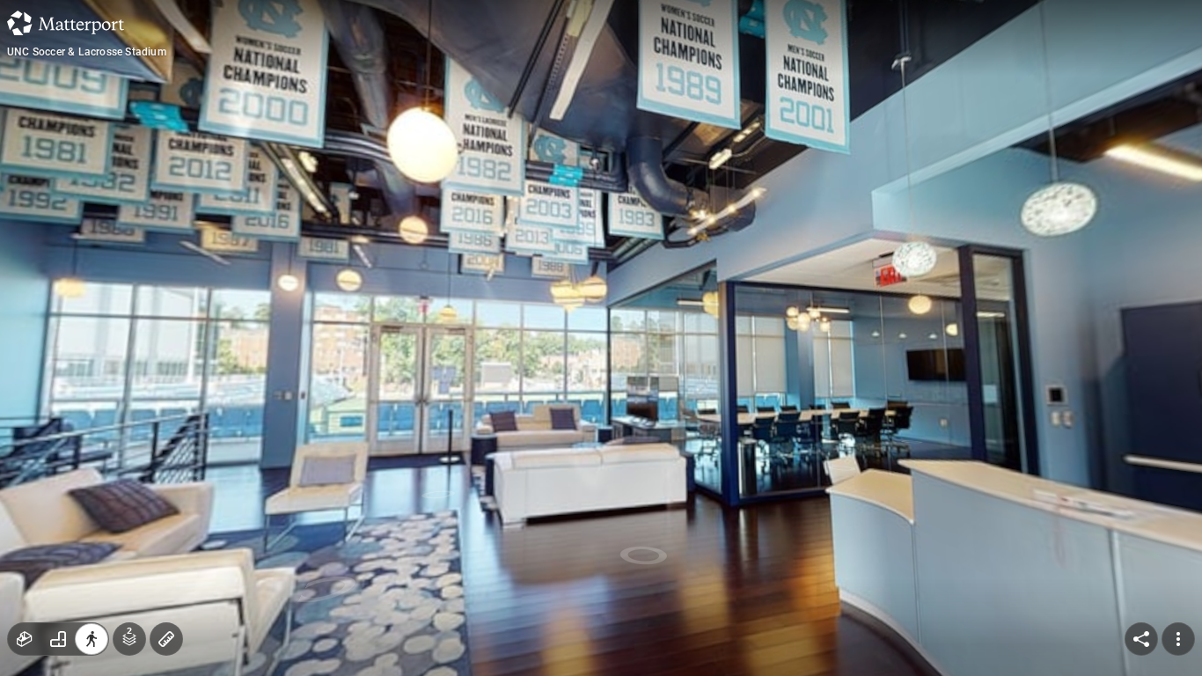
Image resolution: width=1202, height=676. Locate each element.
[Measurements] (166, 639)
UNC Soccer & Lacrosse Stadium (86, 52)
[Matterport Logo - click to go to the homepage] (66, 23)
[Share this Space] (1141, 639)
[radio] (24, 639)
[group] (58, 639)
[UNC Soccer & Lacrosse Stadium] (601, 338)
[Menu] (1178, 639)
